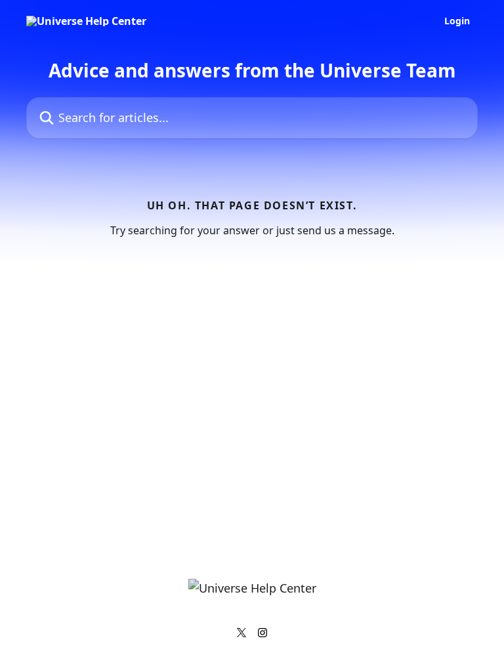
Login (457, 21)
